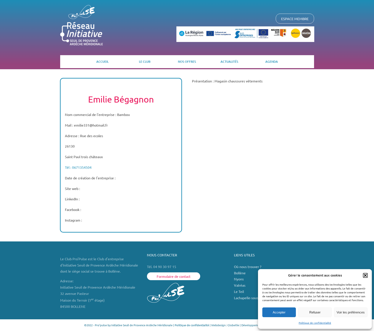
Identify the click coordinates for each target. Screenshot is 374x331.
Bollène (240, 273)
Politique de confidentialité (315, 323)
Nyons (239, 279)
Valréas (239, 285)
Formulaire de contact (173, 276)
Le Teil (239, 291)
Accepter (279, 312)
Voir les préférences (351, 312)
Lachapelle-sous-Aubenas (253, 298)
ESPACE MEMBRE (295, 18)
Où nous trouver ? (248, 266)
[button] (365, 275)
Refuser (315, 312)
